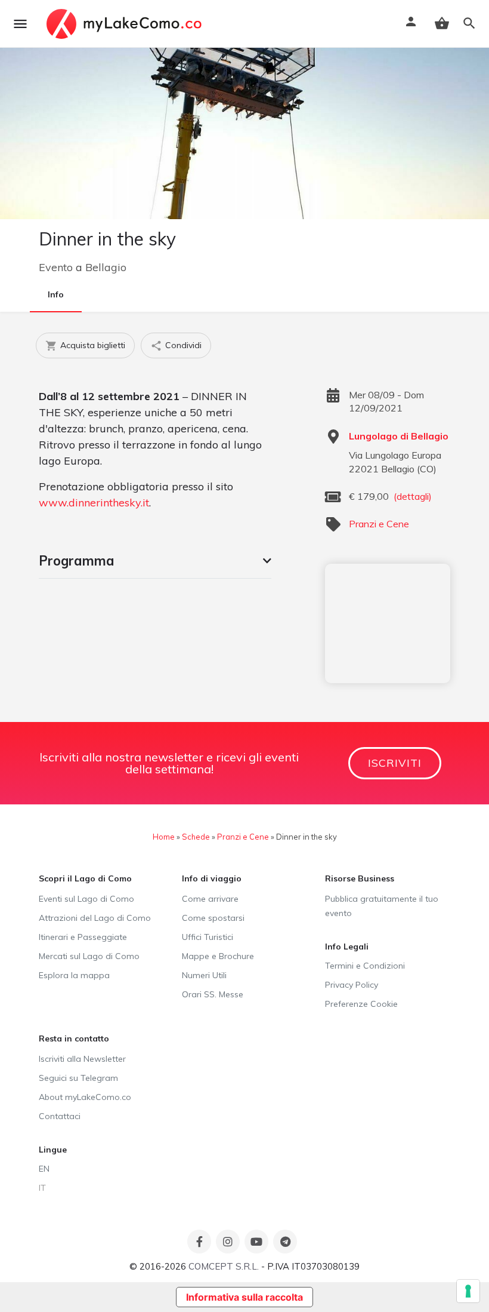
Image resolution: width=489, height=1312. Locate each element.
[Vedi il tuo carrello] (442, 23)
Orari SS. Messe (212, 994)
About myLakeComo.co (85, 1097)
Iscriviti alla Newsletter (82, 1058)
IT (42, 1187)
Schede (196, 836)
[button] (155, 561)
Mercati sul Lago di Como (89, 956)
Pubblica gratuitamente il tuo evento (381, 905)
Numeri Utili (204, 975)
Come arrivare (210, 898)
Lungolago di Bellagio (398, 436)
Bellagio (105, 267)
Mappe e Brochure (218, 956)
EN (44, 1168)
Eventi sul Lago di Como (86, 898)
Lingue (53, 1149)
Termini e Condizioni (365, 965)
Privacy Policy (351, 984)
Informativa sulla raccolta (244, 1297)
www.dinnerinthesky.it (94, 502)
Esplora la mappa (74, 975)
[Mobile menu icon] (20, 24)
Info (56, 294)
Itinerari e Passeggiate (83, 937)
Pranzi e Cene (379, 524)
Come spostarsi (213, 917)
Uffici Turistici (207, 937)
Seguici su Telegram (78, 1078)
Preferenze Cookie (361, 1003)
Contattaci (60, 1116)
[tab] (155, 560)
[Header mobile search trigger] (469, 23)
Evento (56, 267)
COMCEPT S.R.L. (223, 1266)
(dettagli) (413, 496)
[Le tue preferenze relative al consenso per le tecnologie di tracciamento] (468, 1291)
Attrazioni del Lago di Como (95, 917)
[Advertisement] (387, 623)
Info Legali (347, 946)
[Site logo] (126, 24)
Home (164, 836)
